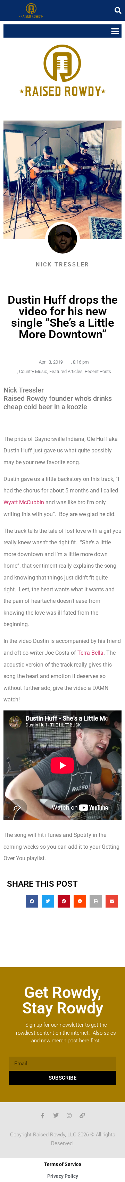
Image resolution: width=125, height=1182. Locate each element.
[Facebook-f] (42, 1115)
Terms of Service (62, 1164)
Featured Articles (66, 371)
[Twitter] (56, 1115)
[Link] (82, 1115)
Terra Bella (90, 653)
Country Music (33, 371)
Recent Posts (98, 371)
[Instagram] (69, 1115)
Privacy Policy (62, 1176)
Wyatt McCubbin (23, 502)
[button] (118, 10)
